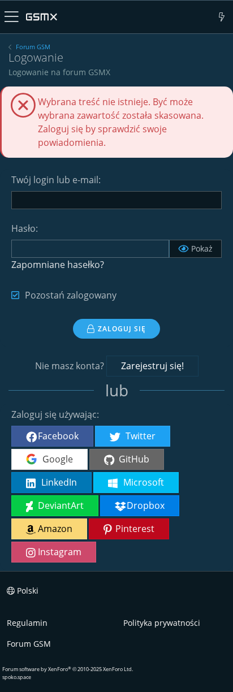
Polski (26, 590)
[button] (11, 17)
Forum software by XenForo (67, 669)
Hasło (23, 228)
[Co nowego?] (222, 17)
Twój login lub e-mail (54, 180)
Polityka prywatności (161, 622)
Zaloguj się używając (54, 414)
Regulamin (27, 622)
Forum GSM (29, 643)
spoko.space (16, 677)
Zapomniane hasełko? (57, 264)
